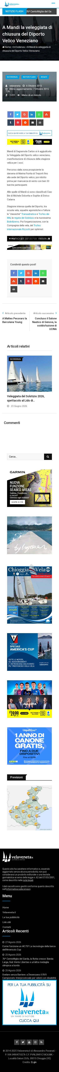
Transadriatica (28, 214)
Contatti (7, 927)
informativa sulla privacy (18, 889)
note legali (28, 880)
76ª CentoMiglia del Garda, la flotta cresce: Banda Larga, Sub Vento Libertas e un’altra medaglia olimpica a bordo (27, 962)
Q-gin (34, 1062)
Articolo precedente (15, 313)
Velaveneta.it (9, 912)
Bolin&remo (13, 221)
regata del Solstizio (24, 217)
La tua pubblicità (11, 917)
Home (7, 47)
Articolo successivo (43, 313)
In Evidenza (19, 47)
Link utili (7, 922)
